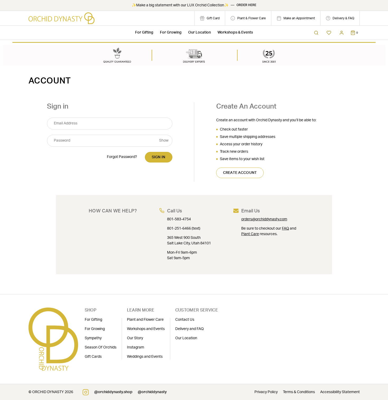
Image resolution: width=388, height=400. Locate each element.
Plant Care (250, 234)
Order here (246, 5)
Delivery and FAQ (189, 329)
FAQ (285, 228)
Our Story (135, 338)
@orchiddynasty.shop (113, 392)
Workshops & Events (235, 32)
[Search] (316, 32)
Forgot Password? (122, 157)
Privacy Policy (266, 392)
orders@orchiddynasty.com (264, 219)
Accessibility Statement (340, 392)
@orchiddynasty (152, 392)
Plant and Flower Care (145, 320)
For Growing (171, 32)
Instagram (135, 347)
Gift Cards (93, 357)
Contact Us (184, 320)
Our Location (199, 32)
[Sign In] (341, 32)
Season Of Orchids (100, 347)
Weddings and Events (145, 357)
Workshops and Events (146, 329)
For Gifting (144, 32)
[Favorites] (329, 32)
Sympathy (93, 338)
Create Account (240, 173)
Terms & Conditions (299, 392)
